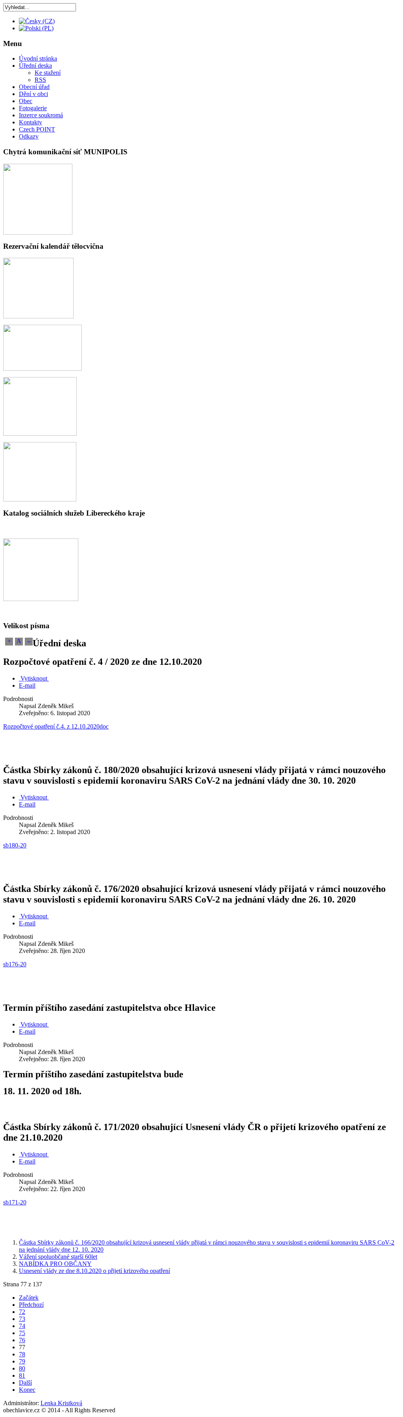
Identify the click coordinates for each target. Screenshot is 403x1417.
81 (22, 1375)
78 (22, 1354)
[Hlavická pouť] (40, 433)
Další (25, 1382)
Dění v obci (33, 94)
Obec (25, 101)
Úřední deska (35, 65)
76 (22, 1340)
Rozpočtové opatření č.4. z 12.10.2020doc (56, 726)
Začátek (29, 1297)
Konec (27, 1389)
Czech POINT (37, 129)
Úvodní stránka (38, 58)
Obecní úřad (34, 86)
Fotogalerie (33, 108)
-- (28, 641)
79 (22, 1361)
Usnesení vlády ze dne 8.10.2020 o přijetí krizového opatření (94, 1270)
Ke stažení (48, 72)
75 (22, 1333)
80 (22, 1368)
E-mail (27, 685)
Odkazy (29, 136)
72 (22, 1311)
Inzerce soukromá (41, 115)
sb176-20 (14, 964)
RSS (40, 79)
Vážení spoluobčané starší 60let (58, 1256)
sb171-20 (14, 1202)
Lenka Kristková (61, 1403)
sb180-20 (14, 845)
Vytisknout (34, 678)
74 (22, 1326)
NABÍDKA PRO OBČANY (55, 1263)
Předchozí (31, 1304)
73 (22, 1318)
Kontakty (30, 122)
